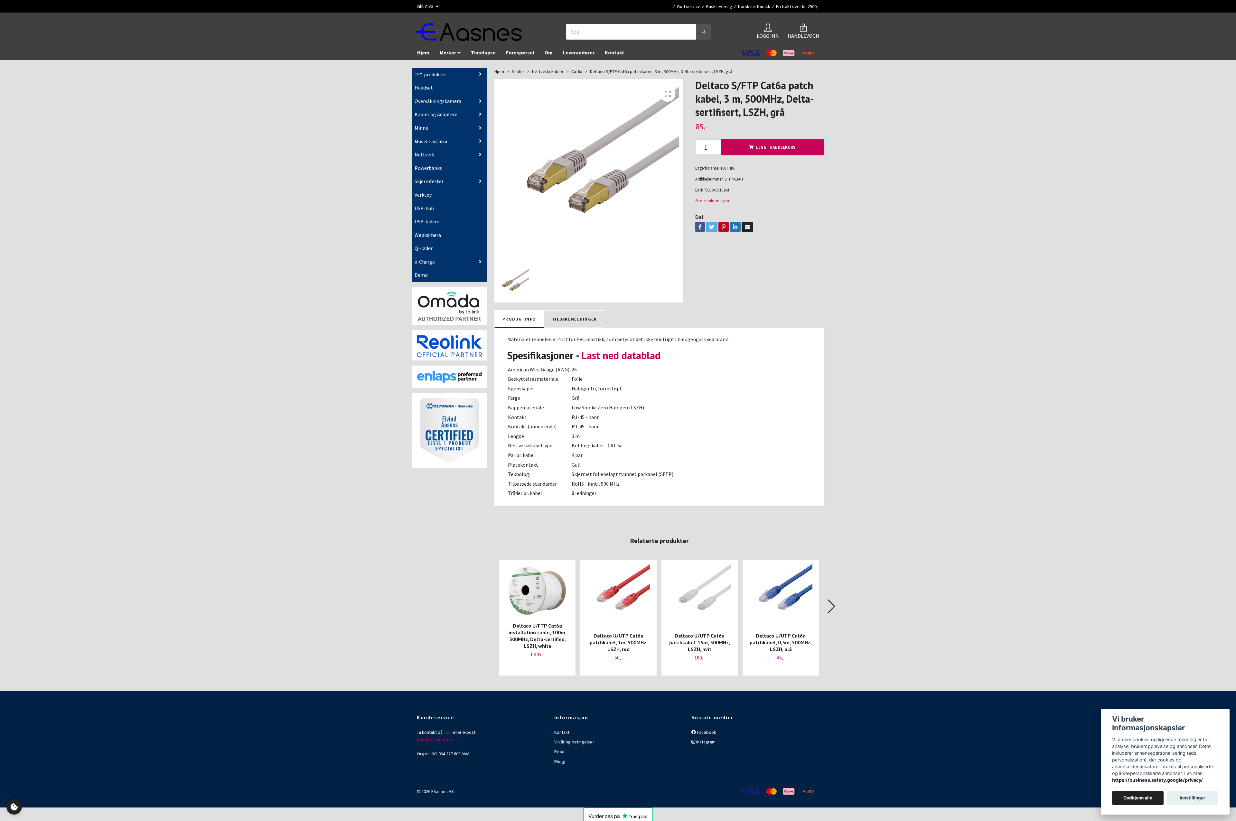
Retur (559, 751)
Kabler (518, 71)
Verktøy (423, 194)
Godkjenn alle (1137, 798)
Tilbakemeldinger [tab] (574, 319)
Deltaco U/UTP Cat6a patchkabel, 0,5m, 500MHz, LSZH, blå (781, 642)
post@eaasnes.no (434, 739)
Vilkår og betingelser (574, 742)
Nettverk (425, 154)
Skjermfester (429, 181)
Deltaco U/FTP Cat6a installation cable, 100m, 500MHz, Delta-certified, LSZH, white (537, 635)
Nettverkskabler (548, 71)
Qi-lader (424, 248)
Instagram (705, 742)
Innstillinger (1192, 798)
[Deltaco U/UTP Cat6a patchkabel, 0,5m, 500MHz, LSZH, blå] (780, 595)
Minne (421, 128)
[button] (831, 606)
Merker (448, 52)
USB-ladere (427, 221)
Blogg (560, 761)
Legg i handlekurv (775, 147)
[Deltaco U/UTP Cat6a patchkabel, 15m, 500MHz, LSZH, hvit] (699, 595)
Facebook (706, 732)
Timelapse (483, 52)
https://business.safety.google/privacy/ (1157, 780)
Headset (424, 87)
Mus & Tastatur (431, 141)
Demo (421, 275)
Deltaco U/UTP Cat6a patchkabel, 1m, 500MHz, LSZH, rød (619, 642)
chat (448, 732)
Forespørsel (520, 52)
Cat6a (576, 71)
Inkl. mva (425, 6)
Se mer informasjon (712, 200)
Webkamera (428, 235)
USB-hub (424, 208)
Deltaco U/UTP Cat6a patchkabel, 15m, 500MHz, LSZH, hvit (699, 642)
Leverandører (579, 52)
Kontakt (614, 52)
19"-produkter (430, 74)
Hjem (423, 52)
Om (549, 52)
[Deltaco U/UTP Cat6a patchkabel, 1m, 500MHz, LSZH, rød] (618, 595)
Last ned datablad (620, 355)
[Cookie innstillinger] (14, 807)
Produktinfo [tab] (519, 319)
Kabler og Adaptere (436, 114)
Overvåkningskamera (438, 101)
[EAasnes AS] (468, 32)
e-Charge (425, 261)
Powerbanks (428, 168)
